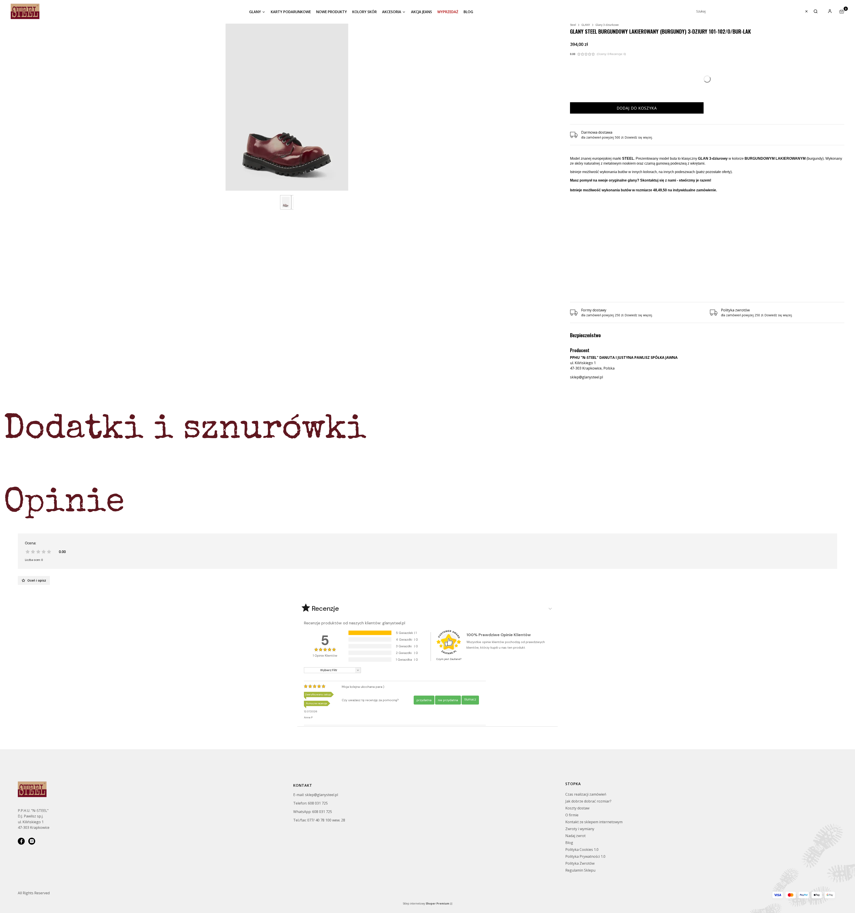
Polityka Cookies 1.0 (581, 849)
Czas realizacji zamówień (585, 794)
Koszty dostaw (577, 808)
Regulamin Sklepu (580, 870)
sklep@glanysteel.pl (586, 377)
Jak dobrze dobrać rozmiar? (588, 801)
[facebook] (21, 841)
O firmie (571, 815)
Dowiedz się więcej (638, 137)
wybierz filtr (328, 670)
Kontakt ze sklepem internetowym (594, 822)
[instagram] (31, 841)
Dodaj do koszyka (637, 108)
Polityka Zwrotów (579, 863)
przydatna (424, 700)
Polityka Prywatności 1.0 (585, 856)
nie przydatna (448, 700)
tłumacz (470, 699)
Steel (573, 25)
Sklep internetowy (426, 903)
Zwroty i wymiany (579, 829)
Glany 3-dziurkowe (607, 25)
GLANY (585, 25)
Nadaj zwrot (575, 835)
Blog (569, 842)
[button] (816, 11)
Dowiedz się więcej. (639, 315)
